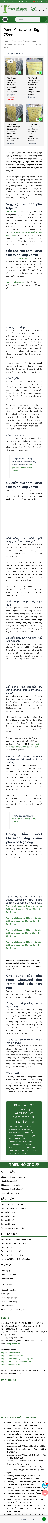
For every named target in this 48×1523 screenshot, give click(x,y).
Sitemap (7, 2)
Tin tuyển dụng (7, 1278)
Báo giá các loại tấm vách (12, 1255)
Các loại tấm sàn (8, 1220)
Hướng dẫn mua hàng (10, 1193)
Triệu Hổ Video (7, 1306)
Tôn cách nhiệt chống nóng (12, 1204)
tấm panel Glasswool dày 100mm (22, 467)
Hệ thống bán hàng (9, 1302)
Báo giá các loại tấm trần (11, 1251)
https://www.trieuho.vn (10, 1353)
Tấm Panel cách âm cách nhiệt (25, 41)
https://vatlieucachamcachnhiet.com (16, 1361)
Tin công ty (5, 1270)
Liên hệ (24, 2)
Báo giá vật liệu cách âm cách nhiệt (15, 1259)
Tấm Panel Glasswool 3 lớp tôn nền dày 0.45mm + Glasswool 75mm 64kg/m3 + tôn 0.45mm (23, 945)
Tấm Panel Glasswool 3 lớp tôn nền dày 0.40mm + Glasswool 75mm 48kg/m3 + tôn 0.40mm (24, 909)
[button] (5, 19)
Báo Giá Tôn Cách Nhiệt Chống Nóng (16, 1239)
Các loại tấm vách (8, 1224)
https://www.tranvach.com (12, 1356)
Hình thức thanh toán (9, 1181)
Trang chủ (8, 41)
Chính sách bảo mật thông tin (13, 1177)
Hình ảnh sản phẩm (9, 1290)
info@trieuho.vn (13, 1344)
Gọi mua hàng (41, 8)
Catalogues (6, 1294)
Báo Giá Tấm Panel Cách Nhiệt (13, 1243)
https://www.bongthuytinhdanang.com (17, 1358)
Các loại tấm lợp (8, 1212)
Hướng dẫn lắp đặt (9, 1298)
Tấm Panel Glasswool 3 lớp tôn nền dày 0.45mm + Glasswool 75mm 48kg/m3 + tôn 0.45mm (23, 933)
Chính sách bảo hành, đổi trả (13, 1189)
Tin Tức (14, 2)
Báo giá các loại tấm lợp (11, 1247)
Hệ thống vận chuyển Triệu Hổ (13, 1309)
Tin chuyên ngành (8, 1274)
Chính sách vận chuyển (10, 1185)
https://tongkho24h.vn (10, 1364)
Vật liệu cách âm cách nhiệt (12, 1228)
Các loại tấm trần (8, 1216)
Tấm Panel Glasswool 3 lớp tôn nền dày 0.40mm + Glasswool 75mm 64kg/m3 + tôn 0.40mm (23, 921)
